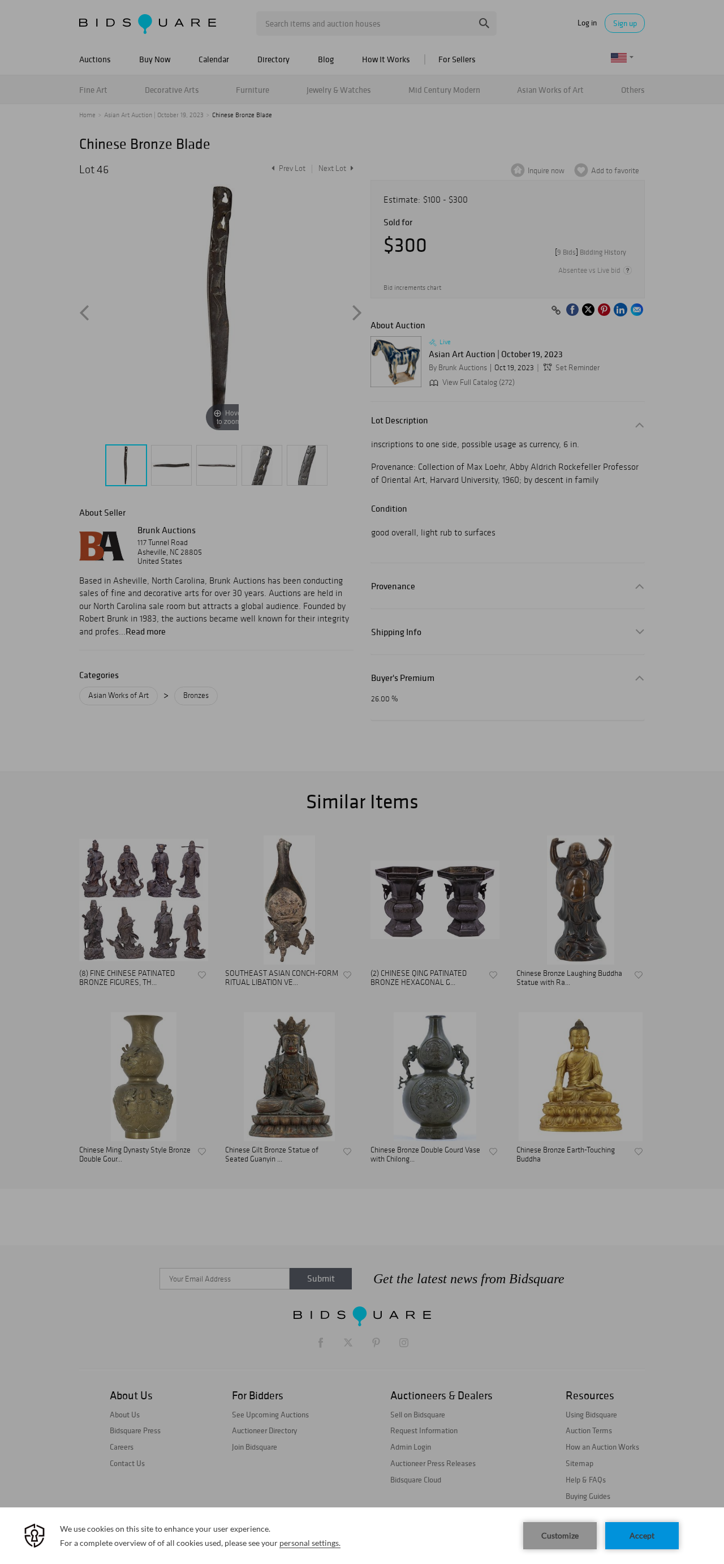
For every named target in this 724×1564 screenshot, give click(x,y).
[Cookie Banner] (362, 1535)
